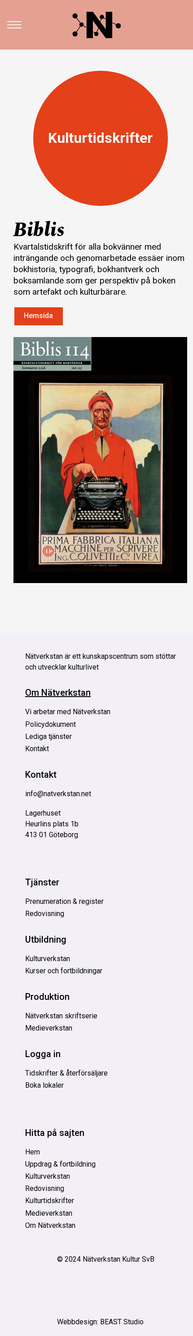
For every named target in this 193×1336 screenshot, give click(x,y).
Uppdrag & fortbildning (60, 1164)
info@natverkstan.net (58, 793)
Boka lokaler (44, 1085)
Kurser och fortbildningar (63, 971)
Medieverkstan (48, 1028)
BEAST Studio (122, 1322)
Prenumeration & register (64, 901)
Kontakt (37, 748)
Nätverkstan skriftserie (61, 1016)
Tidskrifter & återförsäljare (66, 1073)
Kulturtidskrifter (100, 137)
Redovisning (44, 913)
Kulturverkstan (47, 958)
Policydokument (50, 724)
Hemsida (38, 315)
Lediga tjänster (48, 736)
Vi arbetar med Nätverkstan (67, 711)
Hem (32, 1152)
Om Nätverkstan (58, 692)
